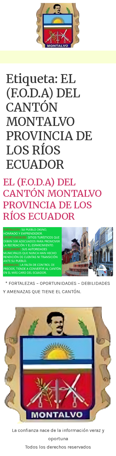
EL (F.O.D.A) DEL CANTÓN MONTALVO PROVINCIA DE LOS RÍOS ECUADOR (52, 199)
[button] (10, 57)
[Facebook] (106, 59)
